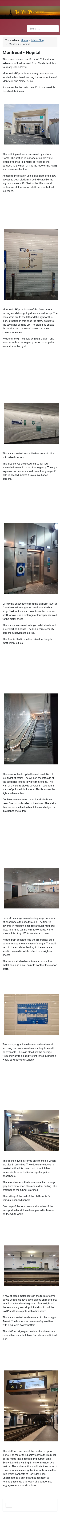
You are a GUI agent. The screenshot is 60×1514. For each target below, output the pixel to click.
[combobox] (43, 28)
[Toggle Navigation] (8, 1505)
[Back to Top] (54, 1508)
